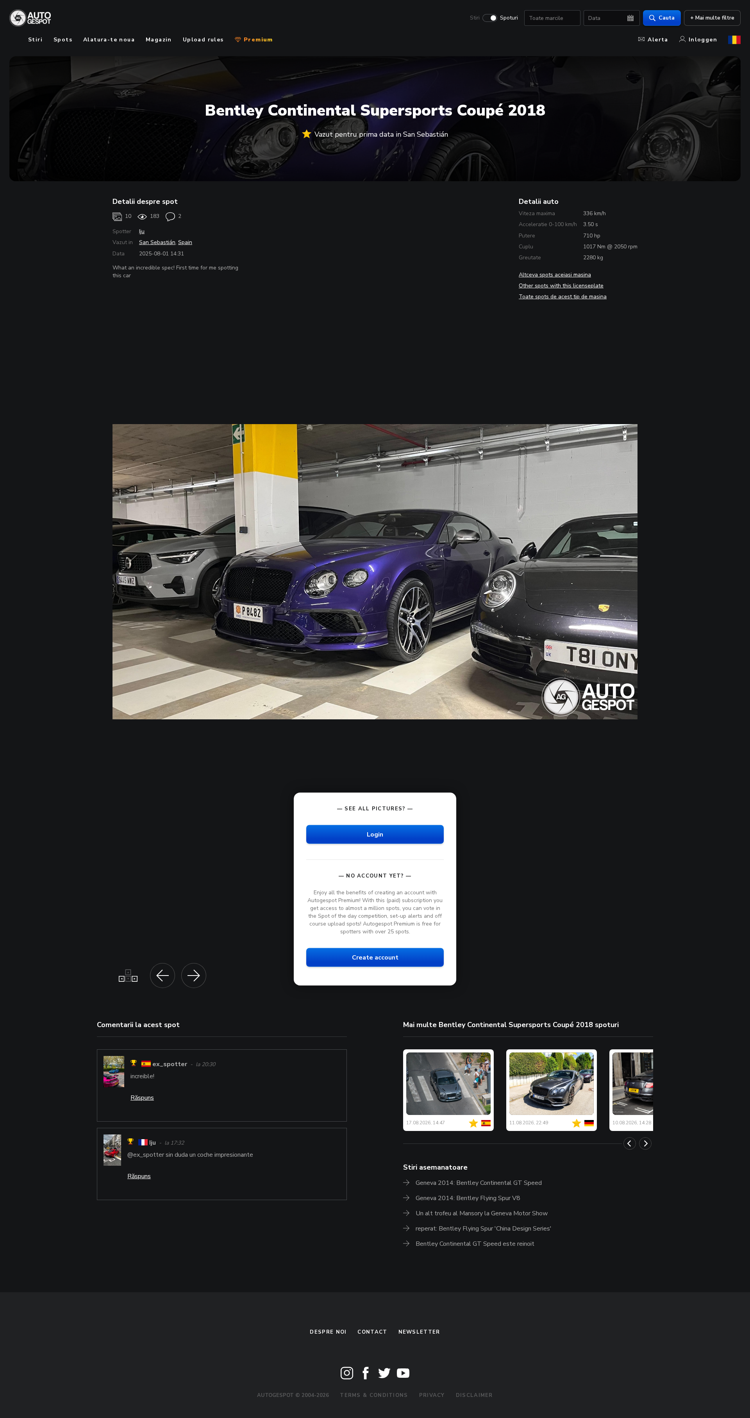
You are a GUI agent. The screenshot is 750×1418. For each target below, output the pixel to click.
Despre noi (328, 1332)
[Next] (645, 1143)
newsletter (419, 1332)
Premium (257, 39)
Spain (185, 242)
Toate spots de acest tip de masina (563, 296)
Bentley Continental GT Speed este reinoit (475, 1244)
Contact (372, 1332)
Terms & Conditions (374, 1395)
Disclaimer (474, 1395)
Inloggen (703, 39)
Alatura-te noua (109, 39)
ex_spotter (169, 1064)
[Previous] (630, 1143)
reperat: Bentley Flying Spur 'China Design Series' (484, 1228)
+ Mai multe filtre (712, 17)
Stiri (475, 18)
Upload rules (203, 39)
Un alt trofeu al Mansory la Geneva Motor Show (482, 1213)
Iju (142, 231)
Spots (63, 39)
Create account (375, 957)
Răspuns (142, 1097)
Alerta (658, 39)
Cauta (667, 17)
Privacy (432, 1395)
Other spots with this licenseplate (561, 285)
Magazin (159, 39)
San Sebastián (157, 242)
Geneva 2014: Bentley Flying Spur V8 (468, 1198)
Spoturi (509, 18)
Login (375, 834)
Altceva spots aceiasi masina (555, 274)
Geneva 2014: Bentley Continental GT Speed (479, 1183)
